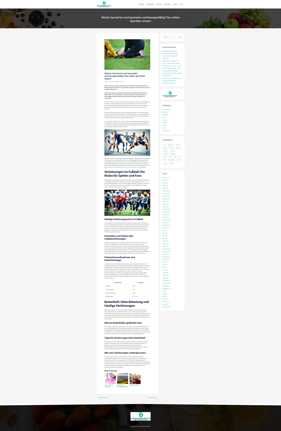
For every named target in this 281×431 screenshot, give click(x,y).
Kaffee (165, 156)
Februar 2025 (166, 204)
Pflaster (178, 159)
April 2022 (165, 270)
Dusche (165, 147)
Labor (170, 156)
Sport (181, 4)
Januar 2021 (166, 304)
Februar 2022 (166, 275)
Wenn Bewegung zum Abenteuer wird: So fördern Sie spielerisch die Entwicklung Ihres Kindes (172, 80)
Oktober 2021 (166, 286)
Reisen (164, 125)
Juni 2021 (165, 293)
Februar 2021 (166, 301)
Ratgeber (165, 122)
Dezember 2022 (167, 249)
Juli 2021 (165, 291)
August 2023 (166, 228)
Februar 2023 (166, 243)
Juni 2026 (165, 183)
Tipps (171, 163)
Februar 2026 (166, 191)
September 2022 (167, 257)
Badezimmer (170, 144)
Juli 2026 (165, 180)
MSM (165, 159)
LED (175, 156)
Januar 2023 (166, 246)
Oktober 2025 (166, 196)
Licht (180, 156)
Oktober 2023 (166, 222)
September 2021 (167, 288)
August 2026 (166, 177)
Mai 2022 (165, 267)
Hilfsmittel (173, 153)
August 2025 (166, 201)
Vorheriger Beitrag (102, 397)
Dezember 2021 (167, 280)
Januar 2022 (166, 278)
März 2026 (165, 188)
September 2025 (167, 199)
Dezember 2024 (167, 209)
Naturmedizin (171, 159)
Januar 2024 (166, 217)
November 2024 (167, 212)
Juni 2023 (165, 233)
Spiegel (165, 163)
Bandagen (178, 144)
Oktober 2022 (166, 254)
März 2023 (165, 241)
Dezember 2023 (167, 220)
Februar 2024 (166, 214)
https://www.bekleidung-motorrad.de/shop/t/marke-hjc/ (125, 167)
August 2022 (166, 259)
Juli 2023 (165, 230)
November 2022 (167, 251)
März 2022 (165, 272)
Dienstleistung (150, 4)
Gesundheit (167, 4)
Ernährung (159, 4)
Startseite (141, 4)
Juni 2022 (165, 264)
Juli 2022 (165, 262)
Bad (164, 144)
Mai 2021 (165, 296)
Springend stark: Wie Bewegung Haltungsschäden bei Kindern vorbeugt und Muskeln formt (172, 73)
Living (164, 117)
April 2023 (165, 238)
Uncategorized (166, 130)
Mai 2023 (165, 235)
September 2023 (167, 225)
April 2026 (165, 185)
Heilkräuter (166, 153)
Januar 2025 (166, 206)
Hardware (166, 150)
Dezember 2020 (167, 307)
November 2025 (167, 193)
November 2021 (167, 283)
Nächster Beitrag (153, 397)
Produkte (175, 4)
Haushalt (172, 150)
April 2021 (165, 299)
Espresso (171, 147)
